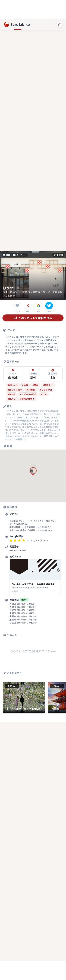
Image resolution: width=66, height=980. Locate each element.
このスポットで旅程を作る (35, 318)
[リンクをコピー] (59, 24)
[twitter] (49, 306)
